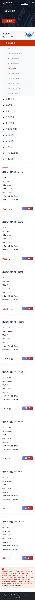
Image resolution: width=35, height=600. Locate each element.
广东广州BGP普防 (13, 73)
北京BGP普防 (12, 68)
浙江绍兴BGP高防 (13, 83)
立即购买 (27, 208)
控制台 (24, 3)
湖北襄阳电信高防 (13, 63)
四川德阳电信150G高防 (15, 53)
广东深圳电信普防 (13, 78)
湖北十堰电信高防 (13, 58)
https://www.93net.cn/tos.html (12, 585)
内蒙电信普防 (12, 48)
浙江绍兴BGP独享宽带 (14, 88)
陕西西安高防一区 (13, 93)
